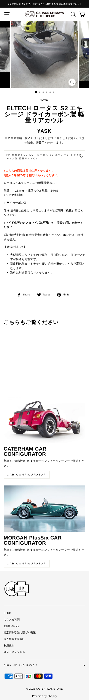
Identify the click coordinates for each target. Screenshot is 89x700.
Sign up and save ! (21, 665)
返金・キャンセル (14, 652)
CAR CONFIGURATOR (26, 474)
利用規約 (9, 645)
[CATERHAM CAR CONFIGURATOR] (44, 420)
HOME (44, 99)
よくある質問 (12, 619)
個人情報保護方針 (14, 639)
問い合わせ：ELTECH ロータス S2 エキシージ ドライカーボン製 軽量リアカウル (44, 156)
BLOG (7, 613)
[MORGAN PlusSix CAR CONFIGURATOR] (44, 508)
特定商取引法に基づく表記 (20, 632)
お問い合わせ (12, 626)
